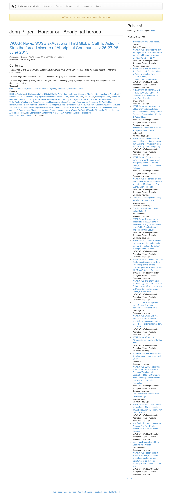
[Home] (15, 6)
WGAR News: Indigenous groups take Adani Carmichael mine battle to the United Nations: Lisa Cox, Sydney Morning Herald (147, 182)
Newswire (48, 6)
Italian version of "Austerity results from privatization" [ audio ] (147, 129)
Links (78, 6)
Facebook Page (100, 491)
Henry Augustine (96, 104)
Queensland (62, 88)
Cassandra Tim (22, 104)
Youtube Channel (85, 491)
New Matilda (42, 112)
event (153, 30)
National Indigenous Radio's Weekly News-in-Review (66, 104)
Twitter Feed (114, 491)
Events (59, 6)
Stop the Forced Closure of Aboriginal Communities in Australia (90, 94)
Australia (30, 88)
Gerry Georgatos (76, 96)
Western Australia (75, 88)
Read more (14, 115)
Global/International (17, 88)
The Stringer (89, 96)
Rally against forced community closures (51, 96)
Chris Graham (31, 112)
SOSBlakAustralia (16, 94)
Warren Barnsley (37, 104)
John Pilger (95, 110)
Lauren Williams (104, 99)
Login (98, 6)
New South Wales (42, 88)
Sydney (53, 88)
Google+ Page (70, 491)
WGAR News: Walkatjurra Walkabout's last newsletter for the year (147, 340)
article (141, 30)
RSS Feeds (57, 491)
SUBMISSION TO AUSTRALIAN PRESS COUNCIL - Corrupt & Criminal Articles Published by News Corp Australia (146, 94)
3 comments (26, 115)
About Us (88, 6)
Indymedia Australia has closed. (146, 41)
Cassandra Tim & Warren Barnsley (81, 102)
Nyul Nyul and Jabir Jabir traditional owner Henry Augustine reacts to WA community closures (64, 106)
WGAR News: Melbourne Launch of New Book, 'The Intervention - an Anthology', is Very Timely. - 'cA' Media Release (147, 408)
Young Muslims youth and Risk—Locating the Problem (147, 443)
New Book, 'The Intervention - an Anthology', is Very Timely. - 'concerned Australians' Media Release (147, 427)
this (87, 17)
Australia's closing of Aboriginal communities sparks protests (40, 102)
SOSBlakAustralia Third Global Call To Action (44, 94)
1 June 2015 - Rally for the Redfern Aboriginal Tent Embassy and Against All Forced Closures (57, 99)
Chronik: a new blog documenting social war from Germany (147, 199)
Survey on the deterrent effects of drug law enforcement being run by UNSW (147, 356)
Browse (69, 6)
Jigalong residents (102, 96)
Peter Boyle (77, 107)
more (129, 478)
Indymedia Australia (29, 6)
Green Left (87, 107)
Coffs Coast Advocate (24, 96)
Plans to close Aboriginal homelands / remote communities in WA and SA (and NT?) (54, 110)
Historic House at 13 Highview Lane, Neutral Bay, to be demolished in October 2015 (145, 305)
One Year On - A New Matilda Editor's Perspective (69, 112)
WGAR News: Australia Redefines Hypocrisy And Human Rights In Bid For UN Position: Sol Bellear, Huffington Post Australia (147, 244)
